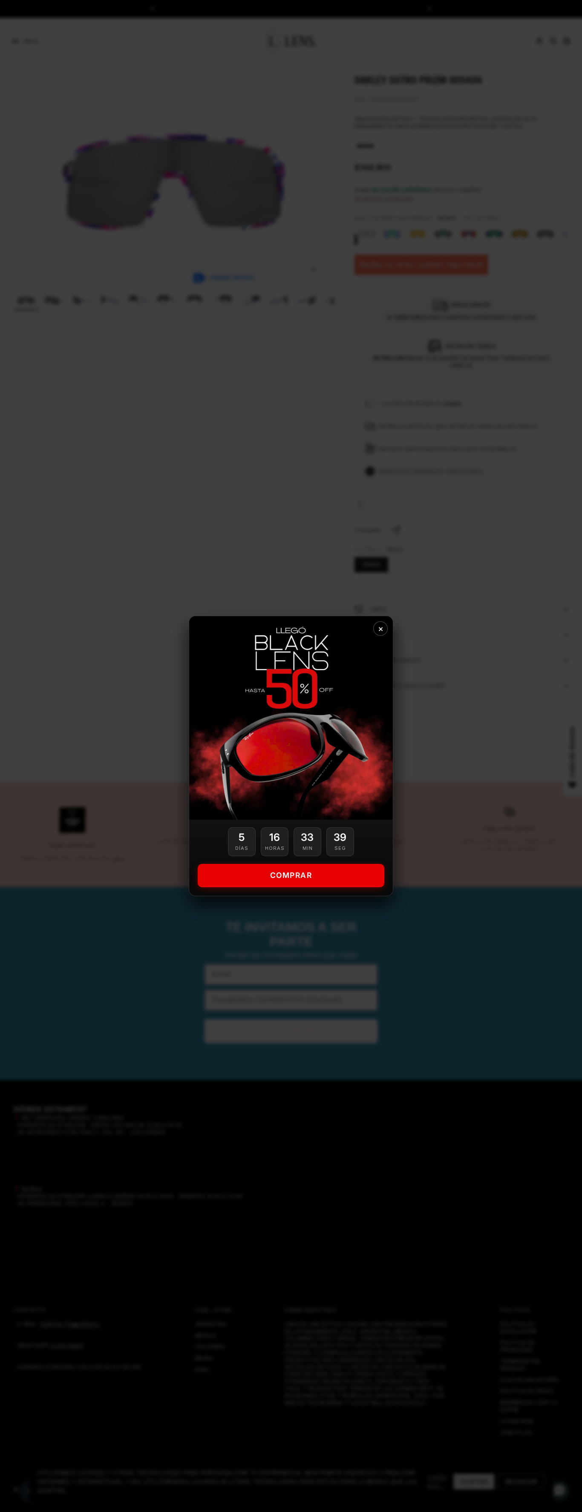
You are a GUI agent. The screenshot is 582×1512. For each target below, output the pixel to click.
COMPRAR (291, 875)
